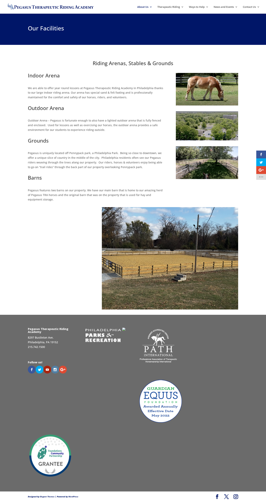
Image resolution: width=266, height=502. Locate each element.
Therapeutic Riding (168, 7)
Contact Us (249, 7)
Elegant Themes (47, 496)
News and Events (224, 7)
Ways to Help (197, 7)
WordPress (73, 496)
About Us (142, 7)
